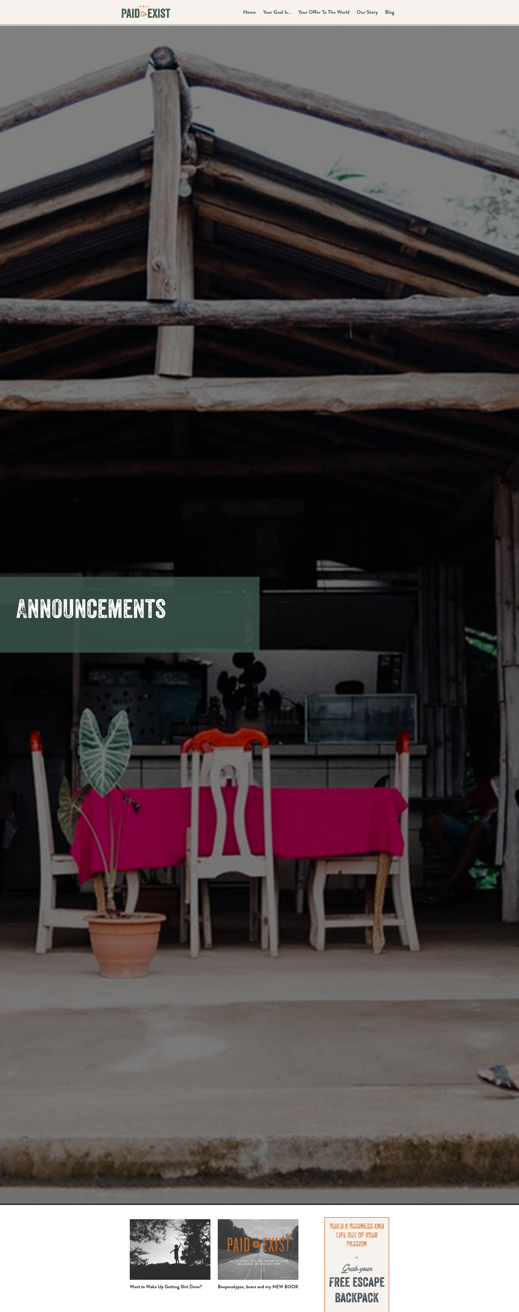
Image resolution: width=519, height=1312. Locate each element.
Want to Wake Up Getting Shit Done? (166, 1286)
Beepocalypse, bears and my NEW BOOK (258, 1286)
